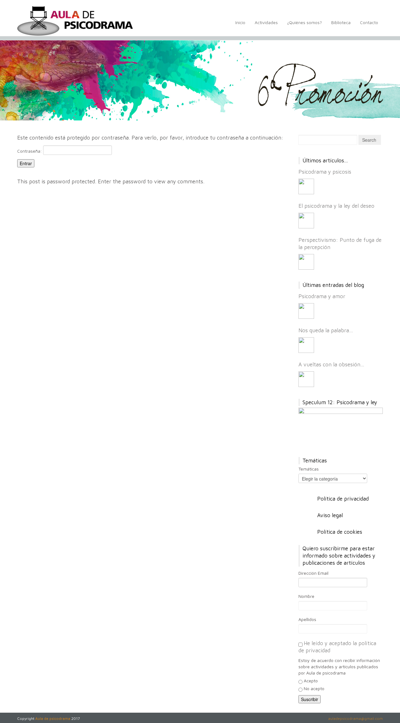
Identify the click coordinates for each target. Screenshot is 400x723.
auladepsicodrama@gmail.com (355, 718)
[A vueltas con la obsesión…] (306, 379)
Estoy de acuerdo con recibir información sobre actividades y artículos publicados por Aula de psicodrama (339, 666)
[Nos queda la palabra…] (306, 345)
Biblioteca (341, 22)
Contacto (369, 22)
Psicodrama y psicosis (324, 172)
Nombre (306, 596)
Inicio (240, 22)
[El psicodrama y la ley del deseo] (306, 220)
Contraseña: (30, 151)
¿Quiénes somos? (304, 22)
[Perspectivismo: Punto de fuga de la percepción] (306, 262)
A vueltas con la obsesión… (331, 364)
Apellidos (307, 619)
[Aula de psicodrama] (75, 21)
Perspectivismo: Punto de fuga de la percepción (340, 243)
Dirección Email (313, 573)
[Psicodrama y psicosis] (306, 186)
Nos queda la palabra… (325, 330)
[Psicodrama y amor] (306, 311)
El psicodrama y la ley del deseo (336, 206)
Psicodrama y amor (321, 296)
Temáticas (308, 468)
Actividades (266, 22)
